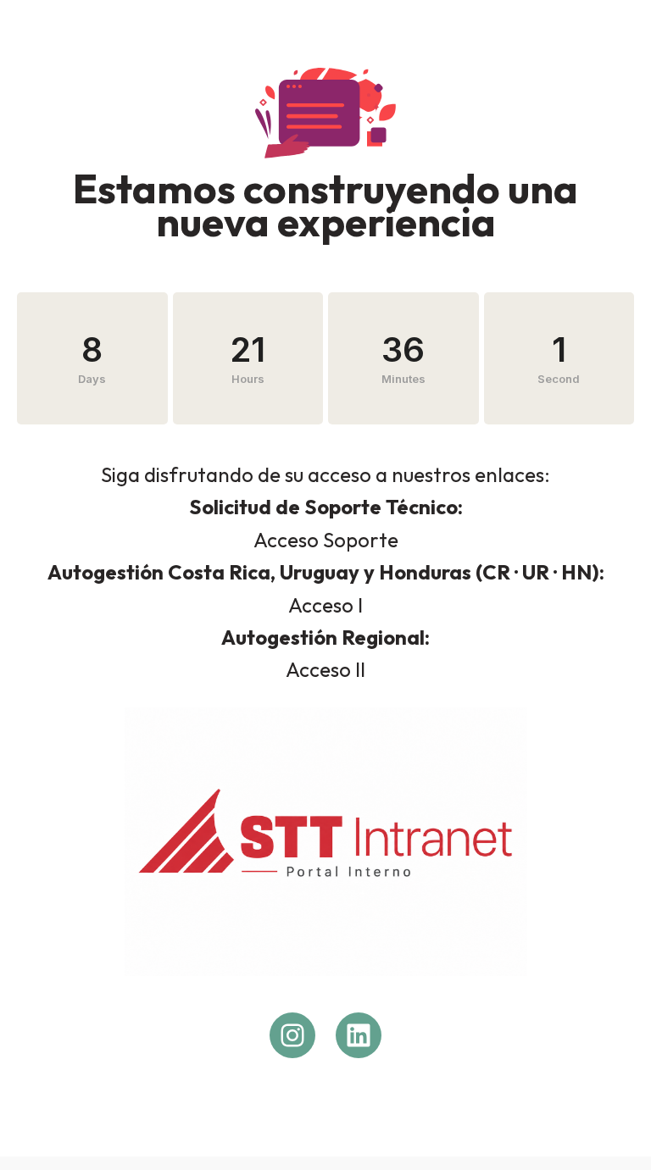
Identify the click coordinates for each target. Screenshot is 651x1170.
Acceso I (325, 605)
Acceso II (325, 669)
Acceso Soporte (325, 539)
